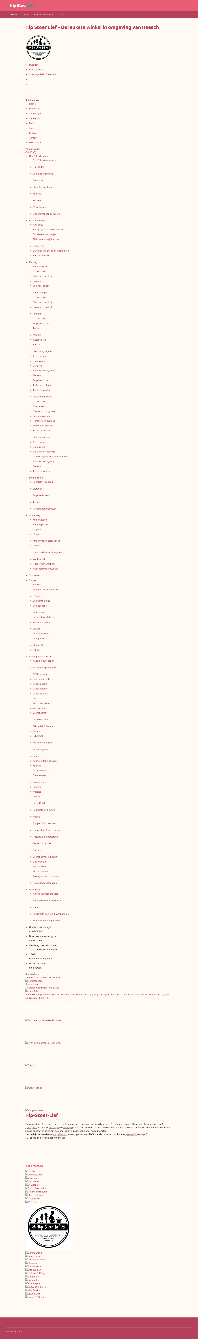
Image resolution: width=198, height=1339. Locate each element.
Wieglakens (39, 638)
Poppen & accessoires (45, 823)
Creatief (37, 731)
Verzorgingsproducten (44, 508)
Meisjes (37, 335)
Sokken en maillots (43, 307)
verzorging (54, 1127)
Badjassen (38, 907)
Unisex (36, 796)
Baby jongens (40, 266)
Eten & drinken (37, 220)
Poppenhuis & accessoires (47, 830)
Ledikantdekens (41, 601)
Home (14, 14)
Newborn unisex (41, 437)
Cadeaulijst (35, 113)
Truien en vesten (41, 390)
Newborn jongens (42, 351)
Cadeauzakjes (40, 693)
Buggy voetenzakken (44, 564)
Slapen (33, 580)
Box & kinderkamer (39, 156)
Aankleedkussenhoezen (45, 894)
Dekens (37, 596)
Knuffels (37, 193)
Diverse (37, 545)
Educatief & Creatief (43, 726)
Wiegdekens (40, 605)
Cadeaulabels (40, 684)
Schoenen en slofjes (43, 276)
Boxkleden (38, 167)
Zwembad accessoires (45, 883)
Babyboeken (39, 861)
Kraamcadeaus (40, 782)
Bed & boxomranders (44, 160)
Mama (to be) (36, 477)
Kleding (25, 14)
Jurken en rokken (42, 416)
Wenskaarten (40, 713)
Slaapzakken (39, 645)
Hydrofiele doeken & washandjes (51, 914)
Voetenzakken (40, 559)
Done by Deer (40, 719)
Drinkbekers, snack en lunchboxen (51, 251)
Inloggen (33, 65)
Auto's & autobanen (43, 661)
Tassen (36, 328)
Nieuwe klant (36, 69)
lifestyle (68, 1127)
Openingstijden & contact (42, 74)
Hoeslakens (39, 612)
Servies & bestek (42, 843)
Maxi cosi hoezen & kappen (47, 552)
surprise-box (60, 1134)
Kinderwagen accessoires (46, 541)
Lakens (37, 628)
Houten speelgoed (43, 742)
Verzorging (35, 889)
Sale (60, 14)
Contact (33, 138)
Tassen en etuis (41, 255)
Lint (35, 698)
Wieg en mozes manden (46, 589)
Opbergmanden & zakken (46, 214)
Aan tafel (38, 224)
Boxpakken (39, 361)
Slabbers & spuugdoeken (46, 920)
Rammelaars (39, 775)
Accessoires (39, 271)
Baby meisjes (40, 292)
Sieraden (37, 488)
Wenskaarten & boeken (45, 857)
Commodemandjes (43, 173)
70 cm (36, 650)
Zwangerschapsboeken (45, 876)
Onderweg (38, 246)
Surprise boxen (41, 495)
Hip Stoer (22, 5)
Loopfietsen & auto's (44, 810)
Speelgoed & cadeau (40, 656)
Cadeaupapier (40, 688)
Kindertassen (40, 519)
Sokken (37, 281)
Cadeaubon (35, 118)
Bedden (37, 584)
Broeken (37, 366)
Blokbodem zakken (43, 679)
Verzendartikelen (42, 703)
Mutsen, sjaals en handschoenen (50, 456)
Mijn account (35, 142)
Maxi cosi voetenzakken (45, 568)
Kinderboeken (40, 871)
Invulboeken (39, 866)
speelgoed (31, 1127)
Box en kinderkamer (44, 14)
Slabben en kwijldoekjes (46, 239)
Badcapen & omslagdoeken (47, 900)
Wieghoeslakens (42, 622)
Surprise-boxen (41, 286)
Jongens (37, 313)
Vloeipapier (39, 708)
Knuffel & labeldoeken (45, 761)
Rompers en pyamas (44, 370)
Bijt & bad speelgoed (44, 667)
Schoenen (34, 575)
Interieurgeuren (41, 749)
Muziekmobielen (41, 207)
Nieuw (32, 133)
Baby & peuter (40, 524)
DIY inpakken (40, 674)
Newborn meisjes (42, 396)
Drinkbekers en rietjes (44, 234)
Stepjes (37, 850)
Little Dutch (39, 803)
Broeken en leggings (44, 411)
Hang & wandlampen (44, 187)
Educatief (38, 736)
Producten (34, 108)
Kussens (37, 200)
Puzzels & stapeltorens (45, 836)
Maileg (36, 816)
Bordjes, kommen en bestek (48, 229)
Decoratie (38, 180)
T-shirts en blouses (43, 385)
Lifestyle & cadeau (43, 482)
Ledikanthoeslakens (43, 617)
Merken (33, 123)
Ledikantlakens (41, 633)
